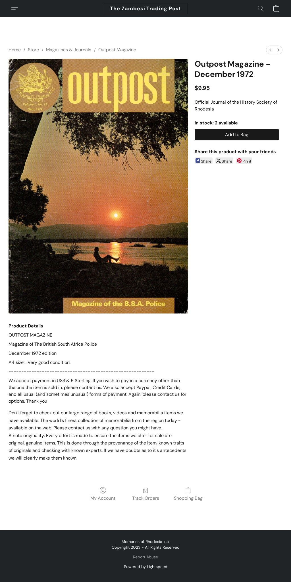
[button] (146, 8)
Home (15, 50)
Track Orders (145, 498)
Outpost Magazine (117, 50)
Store (33, 50)
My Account (102, 498)
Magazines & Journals (68, 50)
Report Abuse (145, 557)
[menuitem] (270, 50)
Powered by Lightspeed (145, 566)
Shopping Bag (188, 498)
